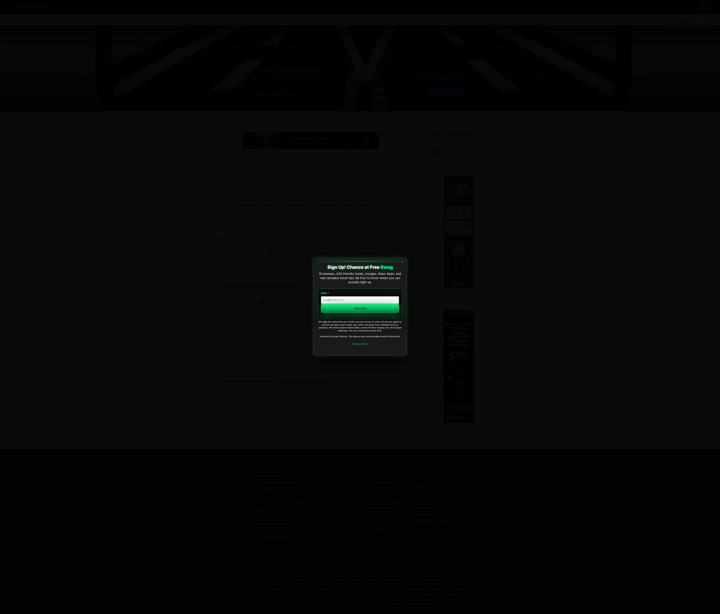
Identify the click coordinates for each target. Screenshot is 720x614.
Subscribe (360, 308)
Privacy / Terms (360, 344)
